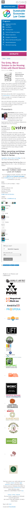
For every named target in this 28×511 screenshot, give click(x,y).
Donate (22, 6)
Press (14, 494)
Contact (9, 494)
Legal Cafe (12, 265)
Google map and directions (7, 194)
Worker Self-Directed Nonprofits (13, 40)
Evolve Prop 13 (6, 95)
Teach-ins (17, 265)
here (22, 490)
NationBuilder (12, 506)
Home (4, 58)
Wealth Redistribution (11, 42)
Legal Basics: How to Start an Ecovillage (11, 158)
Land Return (8, 27)
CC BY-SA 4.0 (17, 487)
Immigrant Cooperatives (11, 37)
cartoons (12, 483)
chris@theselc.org (8, 177)
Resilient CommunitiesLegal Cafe (11, 24)
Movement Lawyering (11, 45)
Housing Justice (9, 29)
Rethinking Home (6, 265)
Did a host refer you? (7, 252)
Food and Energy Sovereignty (13, 32)
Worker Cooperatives (11, 34)
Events (8, 58)
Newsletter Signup (9, 6)
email (10, 504)
